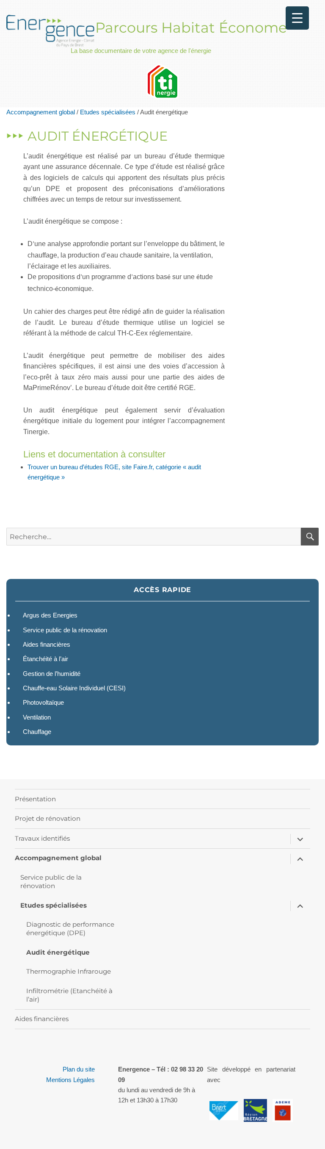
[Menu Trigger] (297, 18)
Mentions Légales (70, 1079)
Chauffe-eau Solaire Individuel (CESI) (74, 688)
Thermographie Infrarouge (68, 971)
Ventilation (37, 717)
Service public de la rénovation (65, 630)
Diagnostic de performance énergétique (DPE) (70, 928)
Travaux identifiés (42, 838)
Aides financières (46, 644)
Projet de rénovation (47, 818)
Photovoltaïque (43, 702)
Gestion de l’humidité (51, 673)
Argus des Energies (50, 615)
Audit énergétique (58, 952)
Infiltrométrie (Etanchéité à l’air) (69, 995)
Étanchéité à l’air (45, 658)
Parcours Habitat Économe (191, 27)
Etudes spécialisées (107, 112)
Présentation (35, 799)
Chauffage (37, 731)
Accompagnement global (40, 112)
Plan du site (79, 1069)
